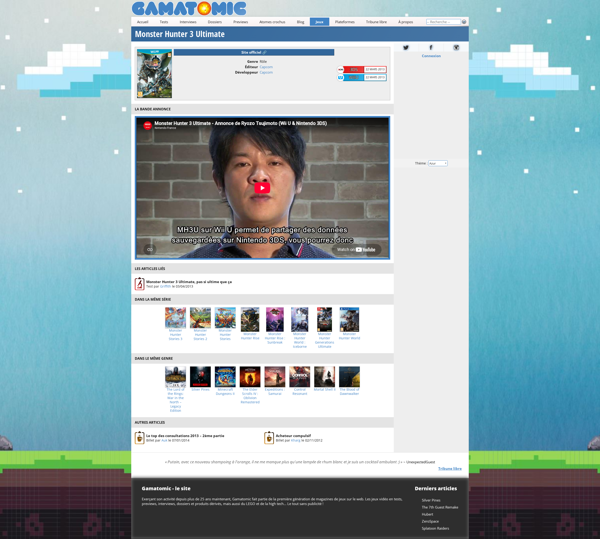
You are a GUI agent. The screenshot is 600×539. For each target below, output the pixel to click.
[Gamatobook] (431, 47)
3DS (354, 69)
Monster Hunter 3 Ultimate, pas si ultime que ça (189, 281)
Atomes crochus (272, 21)
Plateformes (345, 21)
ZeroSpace (430, 521)
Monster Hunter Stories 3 (175, 334)
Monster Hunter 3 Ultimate (180, 34)
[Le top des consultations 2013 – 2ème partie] (139, 437)
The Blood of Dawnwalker (349, 391)
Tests (164, 21)
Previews (240, 21)
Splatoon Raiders (435, 528)
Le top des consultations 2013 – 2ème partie (185, 435)
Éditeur (251, 66)
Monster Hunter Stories (225, 334)
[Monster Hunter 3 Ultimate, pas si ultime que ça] (139, 283)
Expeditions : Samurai (275, 391)
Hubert (427, 514)
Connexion (431, 55)
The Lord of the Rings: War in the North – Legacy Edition (175, 400)
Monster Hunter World (349, 336)
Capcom (266, 66)
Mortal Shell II (325, 389)
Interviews (188, 21)
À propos (405, 21)
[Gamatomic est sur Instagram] (456, 47)
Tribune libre (376, 21)
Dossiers (215, 21)
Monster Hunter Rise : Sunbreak (275, 338)
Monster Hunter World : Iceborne (300, 340)
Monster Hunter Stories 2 (200, 334)
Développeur (246, 72)
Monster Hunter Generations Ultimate (324, 340)
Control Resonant (299, 391)
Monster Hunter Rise (250, 336)
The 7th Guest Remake (440, 507)
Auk (164, 440)
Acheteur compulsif (293, 435)
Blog (300, 21)
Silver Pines (200, 389)
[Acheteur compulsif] (269, 437)
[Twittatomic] (406, 47)
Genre (252, 61)
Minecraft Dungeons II (225, 391)
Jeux (319, 21)
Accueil (142, 21)
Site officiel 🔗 (254, 52)
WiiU (353, 77)
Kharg (295, 440)
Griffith (165, 286)
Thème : (422, 163)
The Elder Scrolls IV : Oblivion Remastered (250, 395)
